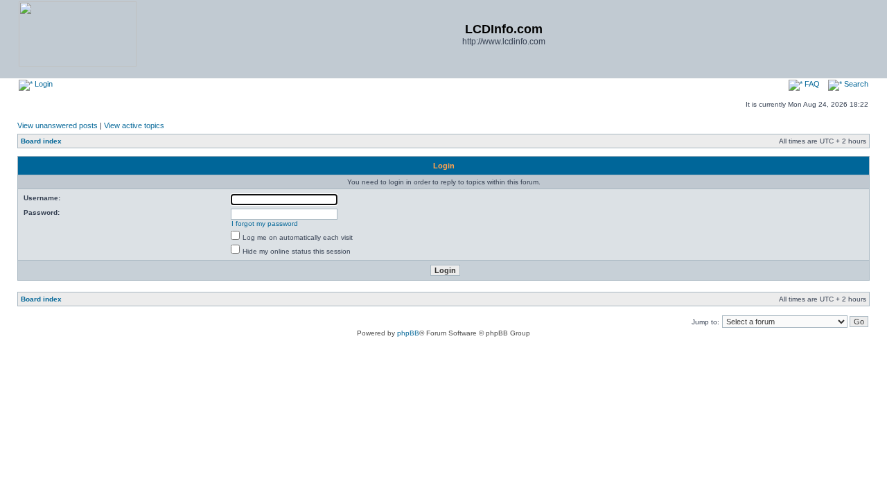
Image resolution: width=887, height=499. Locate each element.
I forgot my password (264, 223)
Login (43, 84)
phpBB (408, 333)
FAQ (811, 84)
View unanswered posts (57, 125)
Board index (41, 141)
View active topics (134, 125)
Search (855, 84)
